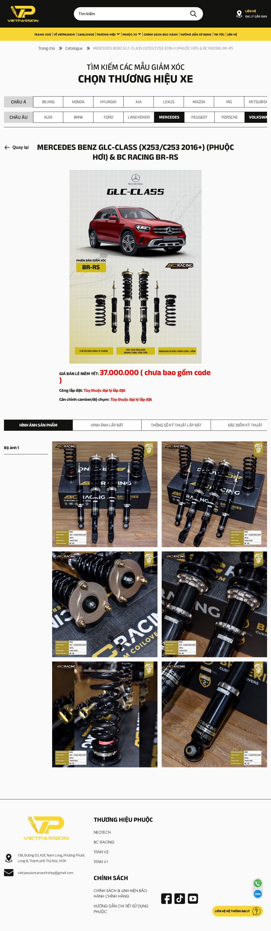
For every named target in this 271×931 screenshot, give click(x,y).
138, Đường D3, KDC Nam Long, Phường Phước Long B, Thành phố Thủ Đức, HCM (51, 858)
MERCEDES (169, 117)
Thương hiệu (106, 34)
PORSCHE (230, 117)
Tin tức (219, 34)
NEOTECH (102, 831)
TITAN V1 (101, 861)
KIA (139, 101)
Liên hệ (232, 34)
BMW (78, 117)
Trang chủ (42, 34)
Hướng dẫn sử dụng (195, 34)
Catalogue (86, 34)
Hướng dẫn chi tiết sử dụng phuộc (121, 908)
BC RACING (104, 841)
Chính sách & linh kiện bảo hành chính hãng (120, 893)
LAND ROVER (139, 117)
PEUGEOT (199, 117)
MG (229, 101)
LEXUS (168, 101)
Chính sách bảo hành (161, 34)
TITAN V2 (101, 851)
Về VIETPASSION (64, 34)
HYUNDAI (108, 101)
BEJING (48, 101)
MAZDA (199, 101)
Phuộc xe (130, 34)
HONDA (78, 101)
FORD (108, 117)
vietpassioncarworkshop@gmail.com (45, 873)
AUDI (48, 117)
